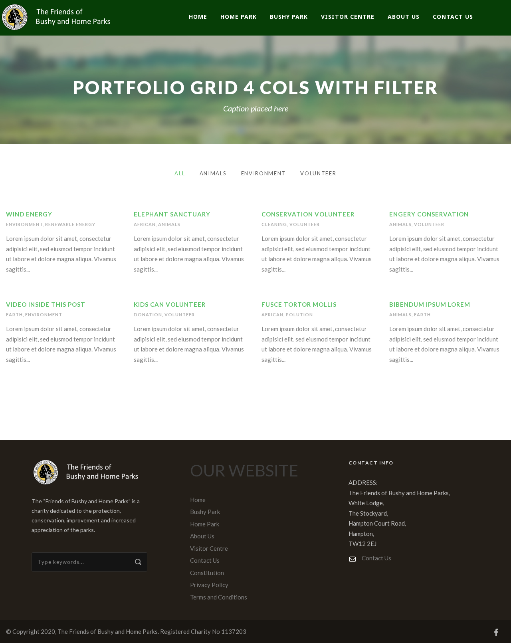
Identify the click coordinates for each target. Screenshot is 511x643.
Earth (14, 314)
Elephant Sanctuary (172, 214)
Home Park (238, 16)
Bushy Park (289, 16)
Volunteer (318, 173)
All (179, 173)
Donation (148, 314)
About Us (404, 16)
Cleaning (274, 224)
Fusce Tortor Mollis (299, 304)
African (145, 224)
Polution (299, 314)
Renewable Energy (70, 224)
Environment (263, 173)
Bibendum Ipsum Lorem (429, 304)
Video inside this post (45, 304)
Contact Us (453, 16)
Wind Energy (29, 214)
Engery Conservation (429, 214)
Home (198, 16)
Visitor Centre (347, 16)
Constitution (207, 572)
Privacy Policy (209, 584)
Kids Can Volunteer (170, 304)
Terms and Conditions (218, 597)
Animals (213, 173)
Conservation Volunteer (308, 214)
